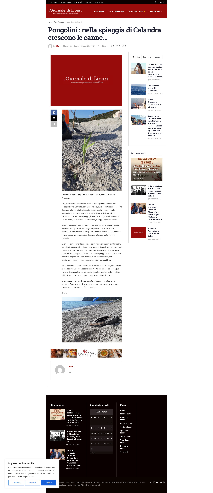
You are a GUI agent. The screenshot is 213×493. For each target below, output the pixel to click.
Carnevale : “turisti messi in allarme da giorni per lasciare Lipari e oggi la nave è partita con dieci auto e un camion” (155, 126)
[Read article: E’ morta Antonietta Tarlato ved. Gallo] (138, 232)
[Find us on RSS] (164, 482)
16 (111, 433)
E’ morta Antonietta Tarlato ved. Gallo (153, 232)
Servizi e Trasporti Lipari (62, 2)
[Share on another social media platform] (54, 124)
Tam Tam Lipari (116, 11)
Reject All (32, 483)
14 (105, 433)
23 (111, 438)
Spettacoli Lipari (124, 431)
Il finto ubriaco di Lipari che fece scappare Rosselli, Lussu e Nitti (155, 191)
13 (101, 433)
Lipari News (98, 11)
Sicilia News (99, 2)
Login (163, 2)
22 (108, 438)
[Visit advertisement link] (86, 353)
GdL (57, 46)
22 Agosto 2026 (154, 239)
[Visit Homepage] (65, 11)
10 (92, 433)
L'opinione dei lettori (74, 22)
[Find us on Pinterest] (157, 482)
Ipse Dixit (89, 2)
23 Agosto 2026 (139, 178)
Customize (16, 483)
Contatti (124, 452)
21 (105, 438)
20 (101, 438)
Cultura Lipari (126, 427)
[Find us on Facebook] (150, 482)
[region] (32, 473)
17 (92, 438)
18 (95, 438)
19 (98, 438)
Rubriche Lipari (136, 11)
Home (50, 2)
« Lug (92, 453)
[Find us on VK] (161, 482)
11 (95, 433)
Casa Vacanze (155, 11)
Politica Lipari (126, 423)
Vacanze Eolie (78, 2)
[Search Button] (156, 2)
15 (108, 433)
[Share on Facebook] (54, 112)
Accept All (48, 483)
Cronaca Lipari (124, 418)
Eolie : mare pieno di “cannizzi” (153, 88)
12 (98, 433)
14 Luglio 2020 (68, 46)
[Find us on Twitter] (154, 482)
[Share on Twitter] (54, 118)
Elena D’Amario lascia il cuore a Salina (154, 103)
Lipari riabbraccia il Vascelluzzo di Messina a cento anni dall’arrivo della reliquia (146, 170)
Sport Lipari (125, 436)
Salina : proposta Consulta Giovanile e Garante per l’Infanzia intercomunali (155, 212)
